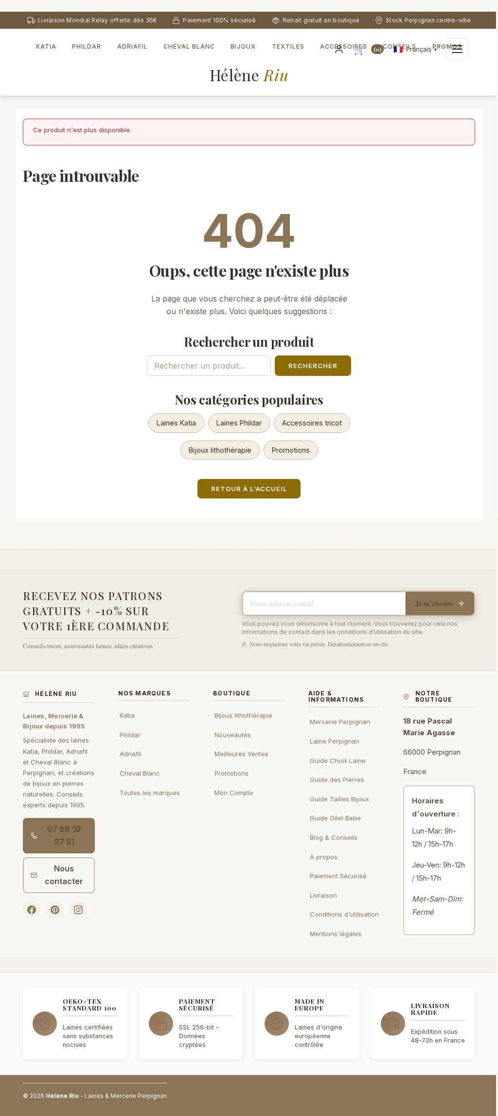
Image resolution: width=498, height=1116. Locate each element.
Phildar (130, 735)
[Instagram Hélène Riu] (78, 910)
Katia (127, 715)
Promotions (291, 450)
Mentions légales (335, 934)
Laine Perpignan (334, 741)
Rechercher (313, 366)
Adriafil (130, 754)
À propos (324, 857)
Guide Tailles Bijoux (339, 799)
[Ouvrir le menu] (457, 49)
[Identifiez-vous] (339, 49)
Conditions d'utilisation (344, 914)
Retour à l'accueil (249, 489)
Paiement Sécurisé (338, 876)
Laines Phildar (239, 423)
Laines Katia (176, 423)
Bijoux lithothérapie (220, 450)
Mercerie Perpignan (340, 722)
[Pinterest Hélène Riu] (55, 910)
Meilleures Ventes (241, 754)
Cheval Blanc (140, 773)
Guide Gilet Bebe (335, 818)
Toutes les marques (150, 793)
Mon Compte (233, 793)
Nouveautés (232, 735)
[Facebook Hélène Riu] (31, 910)
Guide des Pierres (337, 779)
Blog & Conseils (333, 837)
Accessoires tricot (312, 423)
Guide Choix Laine (338, 760)
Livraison (323, 895)
